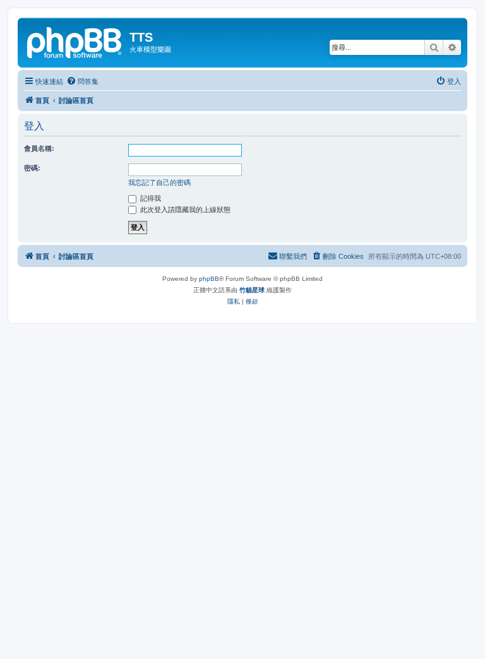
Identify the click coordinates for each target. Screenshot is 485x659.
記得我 (149, 198)
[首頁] (75, 41)
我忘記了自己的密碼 (159, 182)
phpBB (209, 278)
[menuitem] (82, 81)
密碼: (32, 168)
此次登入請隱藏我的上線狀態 (184, 209)
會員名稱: (39, 148)
